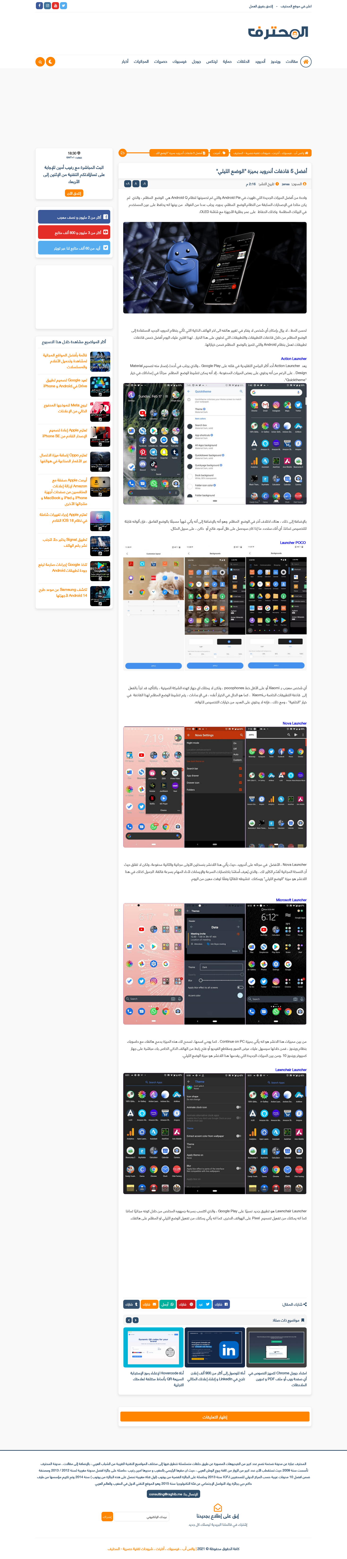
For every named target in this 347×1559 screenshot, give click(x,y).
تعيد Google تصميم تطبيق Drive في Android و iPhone (65, 382)
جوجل (196, 60)
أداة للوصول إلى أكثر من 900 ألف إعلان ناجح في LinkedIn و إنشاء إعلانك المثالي (216, 1376)
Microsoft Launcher (291, 900)
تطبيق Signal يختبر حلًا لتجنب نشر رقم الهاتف (65, 542)
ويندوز (275, 60)
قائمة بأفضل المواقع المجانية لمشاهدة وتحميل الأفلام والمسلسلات (65, 360)
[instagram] (47, 5)
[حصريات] (103, 5)
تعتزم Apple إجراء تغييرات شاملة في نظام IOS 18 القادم (63, 517)
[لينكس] (79, 5)
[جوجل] (87, 5)
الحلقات (243, 60)
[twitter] (63, 5)
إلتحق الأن (74, 193)
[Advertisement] (173, 105)
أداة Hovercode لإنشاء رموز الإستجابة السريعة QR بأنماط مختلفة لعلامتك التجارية (157, 1378)
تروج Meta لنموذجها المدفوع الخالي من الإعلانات (65, 407)
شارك (218, 1304)
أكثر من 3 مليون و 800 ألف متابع (78, 232)
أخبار (125, 60)
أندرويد (260, 60)
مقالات (292, 60)
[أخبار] (119, 5)
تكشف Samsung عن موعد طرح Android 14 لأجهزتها (63, 592)
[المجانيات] (111, 5)
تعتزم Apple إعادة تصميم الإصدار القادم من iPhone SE (64, 432)
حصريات (160, 60)
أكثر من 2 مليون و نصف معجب (79, 217)
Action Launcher (294, 358)
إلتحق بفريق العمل (261, 5)
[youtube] (55, 5)
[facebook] (39, 5)
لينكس (212, 60)
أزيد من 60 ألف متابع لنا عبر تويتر (77, 248)
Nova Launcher (295, 723)
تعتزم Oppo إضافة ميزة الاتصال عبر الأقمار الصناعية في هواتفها (63, 457)
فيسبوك (179, 60)
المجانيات (141, 60)
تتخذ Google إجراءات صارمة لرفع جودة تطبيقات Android (62, 567)
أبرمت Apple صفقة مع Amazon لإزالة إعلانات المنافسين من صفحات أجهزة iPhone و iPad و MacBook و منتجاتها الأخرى (64, 491)
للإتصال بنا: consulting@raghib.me (173, 1493)
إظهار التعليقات (215, 1416)
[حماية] (71, 5)
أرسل (165, 1304)
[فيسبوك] (95, 5)
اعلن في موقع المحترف (296, 5)
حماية (227, 60)
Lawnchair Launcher (291, 1069)
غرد (201, 1304)
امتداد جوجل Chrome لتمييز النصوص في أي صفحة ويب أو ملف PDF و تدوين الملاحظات (278, 1378)
